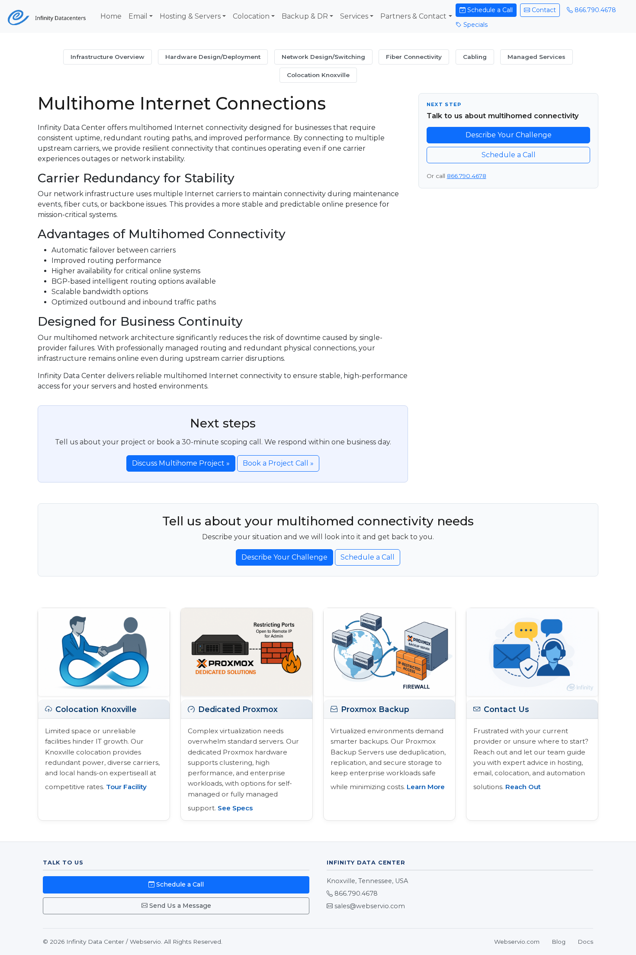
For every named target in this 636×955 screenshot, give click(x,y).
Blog (558, 941)
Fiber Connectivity (414, 56)
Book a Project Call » (278, 463)
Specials (475, 25)
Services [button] (354, 16)
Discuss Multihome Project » (181, 463)
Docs (585, 941)
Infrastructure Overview (108, 56)
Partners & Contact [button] (413, 16)
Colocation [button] (251, 16)
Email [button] (138, 16)
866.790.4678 (594, 10)
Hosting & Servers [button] (190, 16)
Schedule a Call (489, 10)
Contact (543, 10)
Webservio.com (517, 941)
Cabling (475, 56)
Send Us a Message (179, 906)
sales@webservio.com (369, 906)
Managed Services (536, 56)
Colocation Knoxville (318, 74)
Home (111, 16)
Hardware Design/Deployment (212, 56)
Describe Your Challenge (509, 135)
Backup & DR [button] (305, 16)
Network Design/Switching (323, 56)
